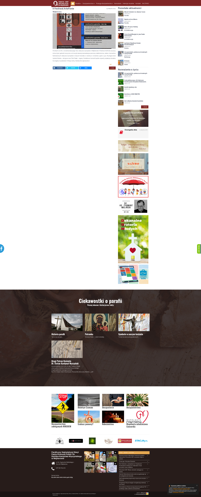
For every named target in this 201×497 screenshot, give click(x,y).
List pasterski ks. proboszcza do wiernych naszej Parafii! (135, 52)
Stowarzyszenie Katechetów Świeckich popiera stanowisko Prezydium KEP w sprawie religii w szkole (131, 457)
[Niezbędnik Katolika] (133, 274)
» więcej (144, 107)
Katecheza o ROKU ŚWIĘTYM (132, 94)
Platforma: (141, 492)
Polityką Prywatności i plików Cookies (181, 488)
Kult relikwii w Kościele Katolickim (133, 101)
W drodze (126, 61)
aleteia (131, 452)
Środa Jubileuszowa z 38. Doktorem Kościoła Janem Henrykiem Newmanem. (135, 81)
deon (125, 452)
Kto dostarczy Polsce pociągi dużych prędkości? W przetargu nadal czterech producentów (132, 487)
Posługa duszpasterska (104, 3)
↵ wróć (112, 68)
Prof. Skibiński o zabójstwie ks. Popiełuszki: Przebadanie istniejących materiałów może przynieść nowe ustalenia (130, 465)
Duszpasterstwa (88, 3)
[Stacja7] (109, 441)
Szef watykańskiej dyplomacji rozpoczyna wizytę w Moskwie (132, 479)
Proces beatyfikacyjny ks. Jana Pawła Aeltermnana (134, 35)
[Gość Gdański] (125, 441)
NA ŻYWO (145, 3)
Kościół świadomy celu (130, 87)
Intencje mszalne (128, 3)
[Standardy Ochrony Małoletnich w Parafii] (133, 186)
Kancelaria (117, 3)
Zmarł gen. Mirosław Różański (127, 461)
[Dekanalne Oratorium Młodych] (133, 239)
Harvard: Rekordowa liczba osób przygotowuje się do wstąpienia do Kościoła (132, 475)
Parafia (77, 3)
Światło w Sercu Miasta (130, 19)
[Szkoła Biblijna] (92, 441)
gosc (121, 452)
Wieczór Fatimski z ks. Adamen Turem (134, 12)
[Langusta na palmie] (60, 441)
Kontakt (138, 3)
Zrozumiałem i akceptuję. (178, 492)
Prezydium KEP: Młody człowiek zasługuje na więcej (131, 470)
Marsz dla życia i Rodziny (131, 27)
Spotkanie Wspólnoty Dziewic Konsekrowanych (132, 43)
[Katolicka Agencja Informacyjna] (141, 441)
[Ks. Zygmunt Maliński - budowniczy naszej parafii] (133, 206)
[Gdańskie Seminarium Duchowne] (76, 441)
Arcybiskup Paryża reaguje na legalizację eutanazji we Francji (132, 483)
